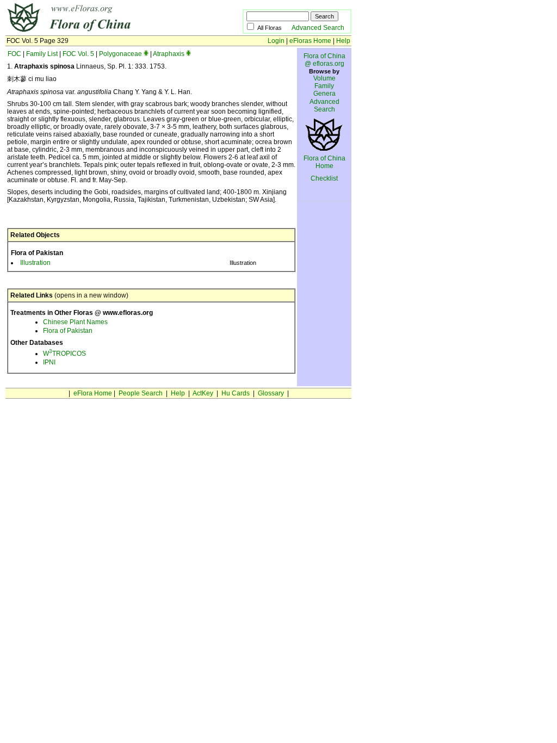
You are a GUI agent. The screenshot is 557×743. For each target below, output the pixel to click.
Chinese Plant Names (75, 322)
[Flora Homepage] (107, 31)
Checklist (324, 178)
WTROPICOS (64, 353)
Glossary (271, 393)
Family (324, 86)
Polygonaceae (120, 54)
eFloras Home (310, 41)
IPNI (49, 362)
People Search (141, 393)
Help (343, 41)
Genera (324, 93)
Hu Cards (235, 393)
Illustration (35, 263)
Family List (42, 54)
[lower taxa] (146, 54)
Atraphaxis (168, 54)
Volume (324, 78)
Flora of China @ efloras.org (324, 59)
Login (276, 41)
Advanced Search (318, 28)
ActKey (203, 393)
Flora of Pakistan (67, 331)
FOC (14, 54)
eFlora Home (92, 393)
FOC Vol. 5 (78, 54)
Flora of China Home (324, 162)
